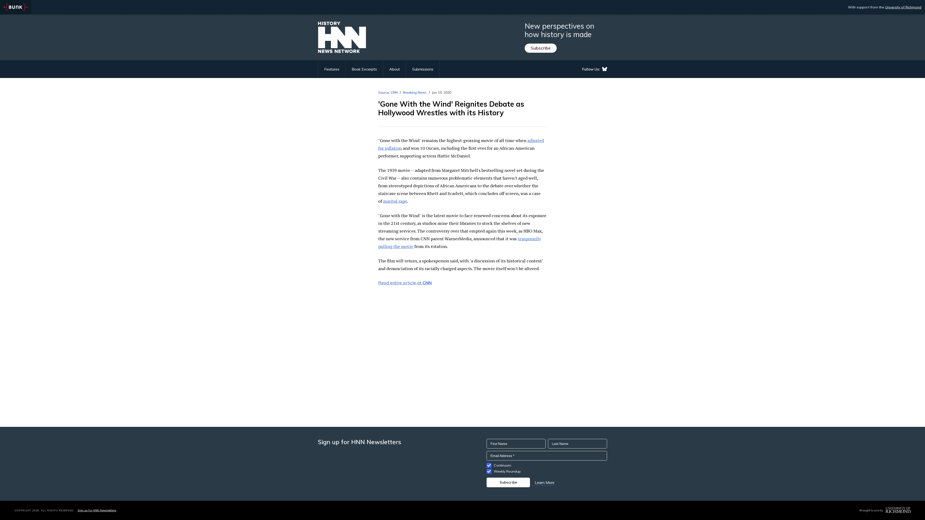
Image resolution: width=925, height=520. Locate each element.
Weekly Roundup (507, 471)
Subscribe (541, 48)
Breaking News (415, 92)
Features (331, 69)
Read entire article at (405, 283)
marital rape (395, 201)
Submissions (422, 69)
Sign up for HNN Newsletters (97, 510)
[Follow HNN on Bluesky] (604, 69)
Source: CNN (388, 92)
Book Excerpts (364, 69)
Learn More (545, 482)
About (394, 69)
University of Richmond (903, 7)
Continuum (502, 465)
